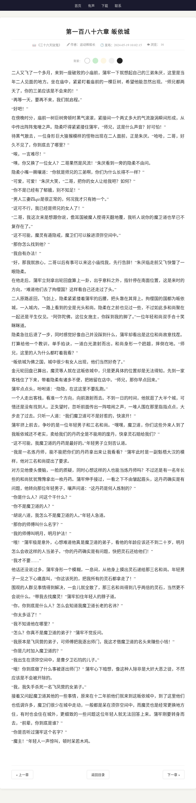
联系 (118, 5)
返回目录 (98, 774)
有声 (91, 5)
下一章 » (173, 774)
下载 (104, 5)
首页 (78, 5)
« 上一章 (22, 774)
